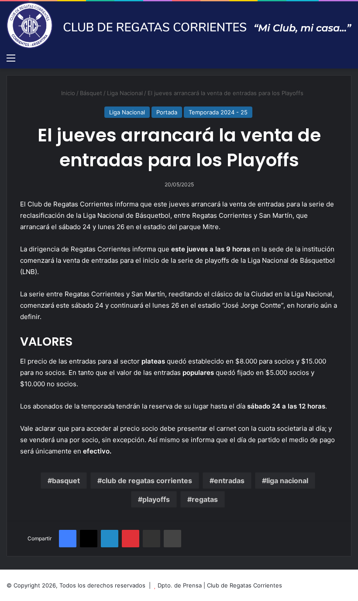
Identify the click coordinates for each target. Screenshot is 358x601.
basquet (66, 480)
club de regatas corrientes (147, 480)
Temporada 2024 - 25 (218, 112)
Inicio (67, 92)
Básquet (91, 92)
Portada (166, 112)
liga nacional (287, 480)
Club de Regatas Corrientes (244, 585)
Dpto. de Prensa (180, 585)
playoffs (156, 499)
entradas (229, 480)
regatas (205, 499)
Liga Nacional (125, 92)
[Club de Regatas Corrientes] (179, 25)
